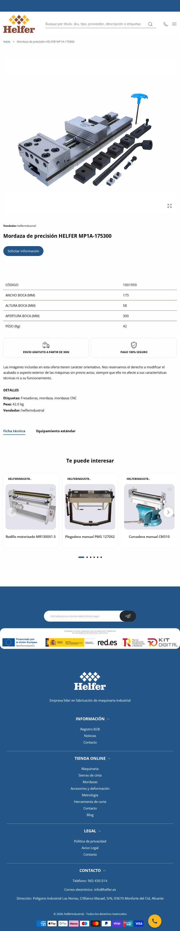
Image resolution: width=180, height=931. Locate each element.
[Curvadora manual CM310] (149, 507)
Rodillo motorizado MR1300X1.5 (31, 537)
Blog (90, 815)
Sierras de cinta (90, 775)
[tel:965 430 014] (165, 24)
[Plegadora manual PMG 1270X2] (90, 507)
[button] (81, 557)
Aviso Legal (90, 848)
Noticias (90, 735)
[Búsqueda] (150, 24)
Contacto (90, 742)
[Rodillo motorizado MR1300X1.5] (30, 507)
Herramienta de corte (90, 801)
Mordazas (90, 782)
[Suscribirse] (128, 616)
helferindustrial (74, 914)
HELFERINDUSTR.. (19, 479)
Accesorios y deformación (90, 788)
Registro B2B (90, 729)
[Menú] (174, 24)
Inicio (6, 42)
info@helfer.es (105, 889)
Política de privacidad (90, 841)
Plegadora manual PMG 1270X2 (90, 537)
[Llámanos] (154, 921)
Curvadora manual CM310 (149, 537)
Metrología (90, 795)
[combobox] (100, 24)
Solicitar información (23, 251)
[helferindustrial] (19, 24)
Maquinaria (90, 768)
